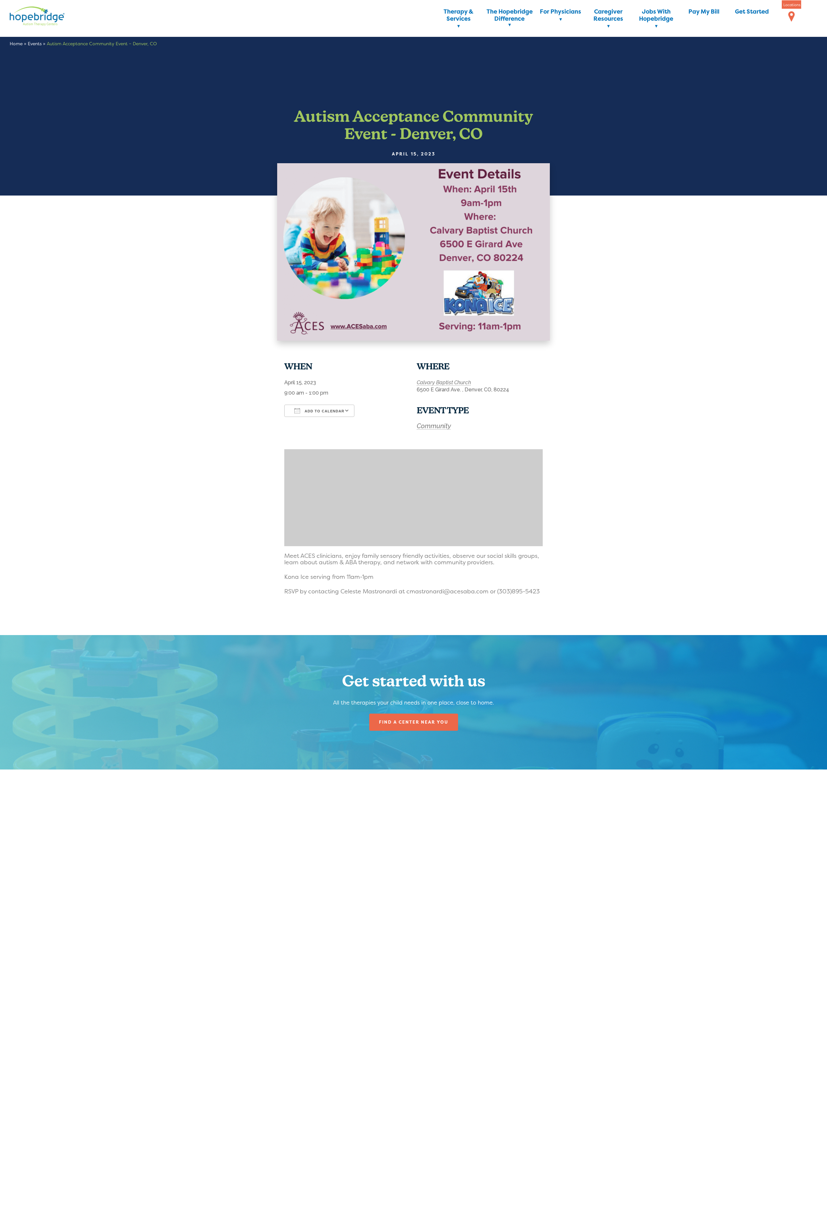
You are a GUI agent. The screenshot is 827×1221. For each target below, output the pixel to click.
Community (434, 426)
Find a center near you (413, 722)
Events (35, 43)
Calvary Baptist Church (444, 382)
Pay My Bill (703, 11)
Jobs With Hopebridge (656, 15)
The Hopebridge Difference (510, 15)
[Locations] (791, 16)
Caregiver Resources (608, 15)
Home (16, 43)
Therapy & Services (458, 15)
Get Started (752, 11)
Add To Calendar (323, 411)
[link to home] (47, 17)
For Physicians (560, 12)
